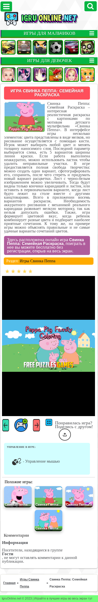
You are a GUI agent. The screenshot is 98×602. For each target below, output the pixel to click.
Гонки (24, 47)
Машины (8, 47)
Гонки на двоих (71, 47)
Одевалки (8, 74)
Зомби (87, 47)
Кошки (87, 74)
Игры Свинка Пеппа (37, 261)
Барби (71, 74)
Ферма (55, 74)
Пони (24, 74)
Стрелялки (40, 47)
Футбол (55, 47)
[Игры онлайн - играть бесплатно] (49, 24)
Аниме (40, 74)
